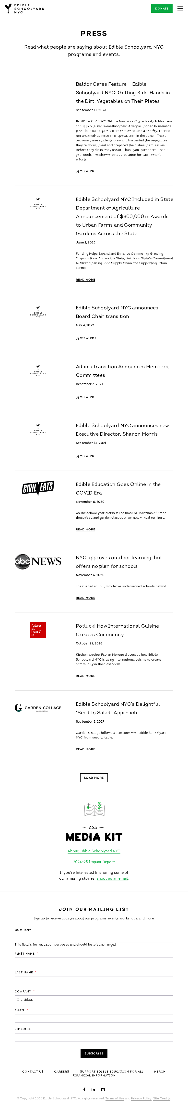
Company (23, 930)
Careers (61, 1071)
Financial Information (94, 1075)
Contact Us (33, 1071)
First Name (26, 953)
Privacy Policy (141, 1098)
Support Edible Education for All (111, 1071)
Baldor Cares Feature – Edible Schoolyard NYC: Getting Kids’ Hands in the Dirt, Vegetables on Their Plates (123, 93)
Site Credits (161, 1098)
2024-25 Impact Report (94, 862)
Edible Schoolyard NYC (24, 8)
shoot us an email (112, 879)
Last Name (25, 972)
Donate (162, 8)
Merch (160, 1071)
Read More (85, 279)
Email (21, 1010)
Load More (94, 778)
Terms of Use (115, 1098)
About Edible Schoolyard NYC (94, 851)
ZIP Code (23, 1029)
